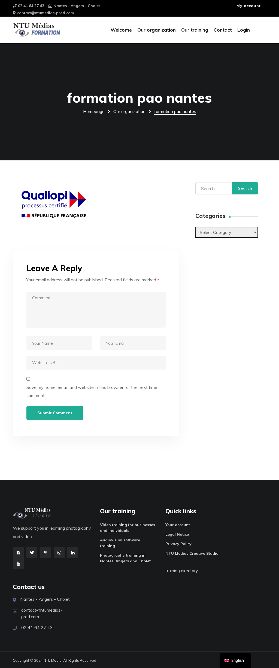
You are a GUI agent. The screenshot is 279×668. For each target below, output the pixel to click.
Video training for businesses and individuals (127, 527)
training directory (181, 570)
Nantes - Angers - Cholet (76, 5)
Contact (223, 30)
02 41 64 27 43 (31, 5)
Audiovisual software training (120, 543)
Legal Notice (177, 534)
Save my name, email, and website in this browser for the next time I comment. (92, 391)
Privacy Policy (178, 543)
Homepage (94, 111)
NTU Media (53, 660)
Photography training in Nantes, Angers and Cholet (125, 558)
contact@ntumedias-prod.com (45, 12)
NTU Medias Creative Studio (192, 553)
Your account (177, 524)
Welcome (121, 30)
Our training (194, 30)
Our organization (156, 30)
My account (248, 5)
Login (243, 30)
